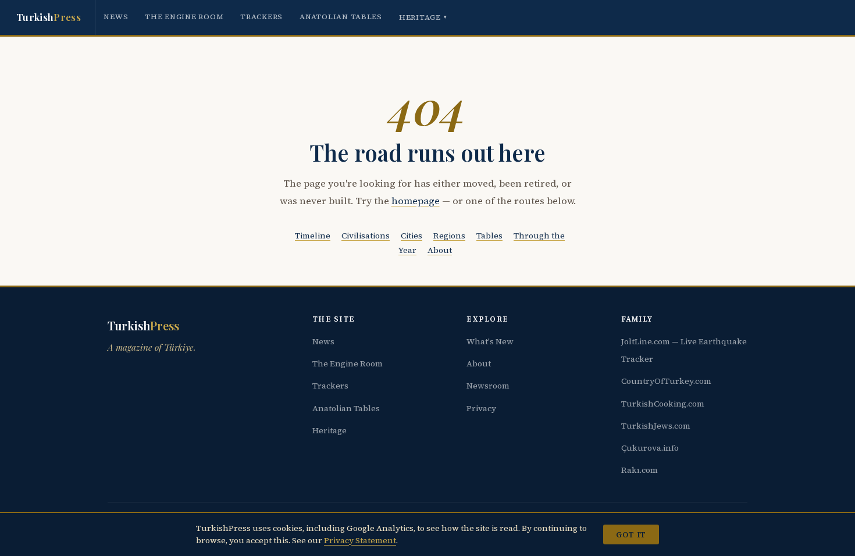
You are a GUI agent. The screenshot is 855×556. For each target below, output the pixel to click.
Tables (489, 235)
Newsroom (488, 385)
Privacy (481, 408)
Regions (449, 235)
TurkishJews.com (655, 426)
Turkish (48, 16)
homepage (415, 201)
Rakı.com (639, 470)
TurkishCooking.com (662, 403)
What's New (490, 341)
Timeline (312, 235)
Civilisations (365, 235)
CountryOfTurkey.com (666, 381)
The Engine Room (184, 17)
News (116, 17)
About (440, 250)
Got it (631, 534)
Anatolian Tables (341, 17)
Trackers (261, 17)
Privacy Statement (360, 540)
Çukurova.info (650, 448)
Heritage (423, 17)
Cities (411, 235)
